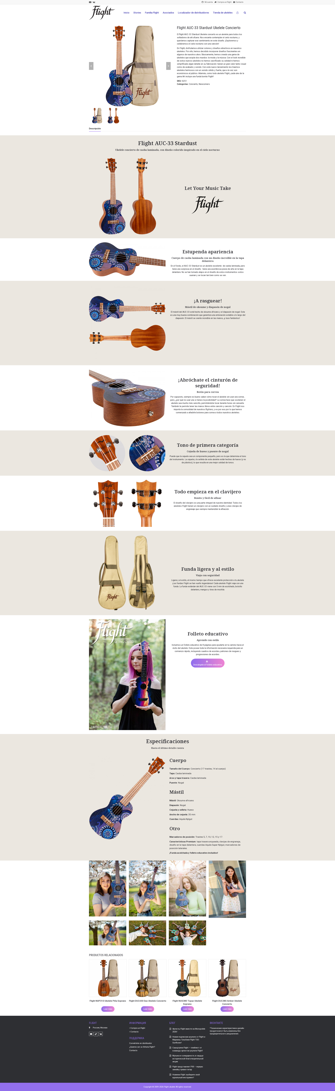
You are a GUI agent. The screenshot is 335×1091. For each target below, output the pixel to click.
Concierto (193, 84)
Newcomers (204, 84)
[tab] (95, 128)
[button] (245, 13)
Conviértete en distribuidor (140, 1043)
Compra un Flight (137, 1028)
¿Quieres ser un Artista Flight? (142, 1047)
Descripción (95, 128)
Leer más (108, 1009)
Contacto (134, 1032)
